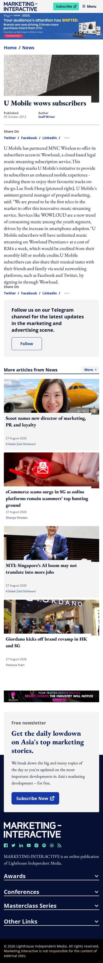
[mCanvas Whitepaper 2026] (51, 26)
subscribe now (37, 800)
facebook (29, 138)
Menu (91, 6)
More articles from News (48, 370)
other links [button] (20, 921)
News (28, 47)
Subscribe (67, 7)
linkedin (49, 138)
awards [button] (15, 876)
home (10, 47)
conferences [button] (21, 892)
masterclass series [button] (30, 905)
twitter (10, 138)
